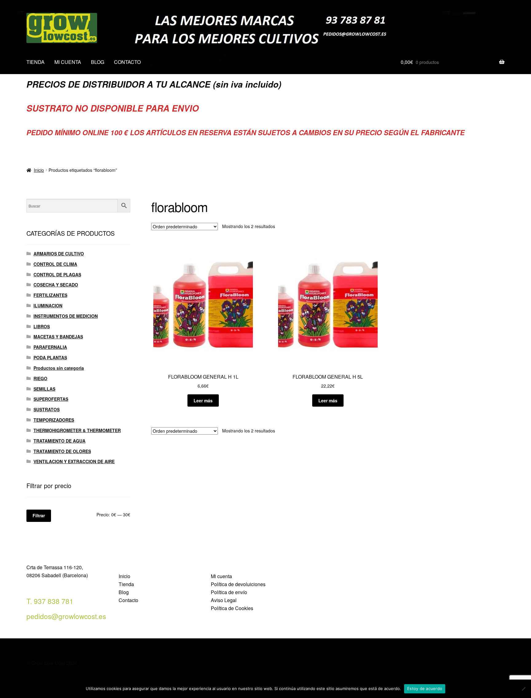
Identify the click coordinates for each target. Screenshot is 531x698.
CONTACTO (127, 61)
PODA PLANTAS (50, 357)
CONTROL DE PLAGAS (57, 274)
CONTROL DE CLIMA (55, 264)
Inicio (39, 170)
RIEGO (40, 378)
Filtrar (39, 515)
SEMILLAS (44, 389)
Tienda (126, 584)
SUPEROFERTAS (50, 399)
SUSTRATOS (46, 409)
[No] (523, 689)
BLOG (97, 61)
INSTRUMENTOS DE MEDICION (65, 316)
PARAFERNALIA (50, 347)
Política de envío (229, 592)
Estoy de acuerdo (424, 688)
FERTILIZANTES (50, 295)
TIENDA (35, 61)
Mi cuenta (221, 576)
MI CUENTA (67, 61)
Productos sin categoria (58, 368)
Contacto (128, 600)
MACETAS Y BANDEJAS (58, 336)
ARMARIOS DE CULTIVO (58, 253)
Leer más (203, 400)
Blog (124, 592)
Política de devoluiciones (238, 584)
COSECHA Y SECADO (55, 285)
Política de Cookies (232, 608)
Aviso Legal (224, 600)
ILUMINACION (47, 305)
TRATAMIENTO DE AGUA (59, 441)
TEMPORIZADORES (53, 420)
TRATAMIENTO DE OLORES (62, 451)
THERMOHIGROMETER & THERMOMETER (77, 430)
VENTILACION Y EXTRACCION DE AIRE (74, 461)
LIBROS (41, 326)
